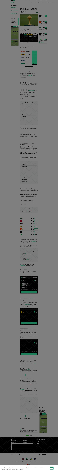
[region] (29, 468)
